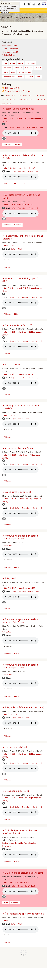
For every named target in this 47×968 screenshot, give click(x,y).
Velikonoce (7, 144)
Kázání (34, 128)
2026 (8, 95)
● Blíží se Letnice (11, 364)
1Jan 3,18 (9, 714)
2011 (3, 104)
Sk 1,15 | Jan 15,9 (17, 204)
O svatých (27, 184)
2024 (19, 95)
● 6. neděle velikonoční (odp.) (17, 448)
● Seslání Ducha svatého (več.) (18, 108)
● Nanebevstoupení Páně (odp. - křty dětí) (20, 280)
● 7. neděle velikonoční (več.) (17, 325)
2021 (36, 95)
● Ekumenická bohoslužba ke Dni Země (22, 872)
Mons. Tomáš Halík (9, 45)
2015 (26, 99)
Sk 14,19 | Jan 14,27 (18, 588)
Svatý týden (18, 68)
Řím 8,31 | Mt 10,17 (18, 168)
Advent (12, 63)
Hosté (6, 903)
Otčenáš (20, 77)
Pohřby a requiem (24, 72)
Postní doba (30, 63)
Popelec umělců (9, 77)
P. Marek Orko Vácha (10, 49)
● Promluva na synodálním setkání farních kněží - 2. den (20, 621)
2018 (9, 99)
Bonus (16, 567)
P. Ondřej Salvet (8, 55)
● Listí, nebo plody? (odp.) (15, 747)
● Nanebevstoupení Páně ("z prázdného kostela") (22, 237)
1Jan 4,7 (9, 415)
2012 (43, 99)
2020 (42, 95)
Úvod (5, 128)
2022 (30, 95)
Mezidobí (28, 68)
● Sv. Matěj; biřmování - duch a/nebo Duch (21, 196)
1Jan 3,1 (9, 920)
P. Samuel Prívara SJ (10, 52)
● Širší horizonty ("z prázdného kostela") (23, 913)
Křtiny (16, 314)
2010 (9, 104)
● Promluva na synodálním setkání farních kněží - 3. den (20, 537)
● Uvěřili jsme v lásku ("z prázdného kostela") (21, 407)
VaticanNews (7, 545)
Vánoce (20, 63)
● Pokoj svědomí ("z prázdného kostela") (23, 707)
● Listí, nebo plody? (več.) (15, 790)
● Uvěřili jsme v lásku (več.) (16, 491)
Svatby (5, 72)
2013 (37, 99)
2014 (31, 99)
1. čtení (11, 128)
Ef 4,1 (8, 245)
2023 (25, 95)
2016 (20, 99)
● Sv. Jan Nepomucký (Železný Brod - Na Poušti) (22, 157)
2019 (3, 99)
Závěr (40, 128)
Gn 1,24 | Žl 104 (15, 882)
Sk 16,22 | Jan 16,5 (18, 374)
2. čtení (17, 128)
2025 (13, 95)
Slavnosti (17, 144)
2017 (14, 99)
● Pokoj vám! (9, 578)
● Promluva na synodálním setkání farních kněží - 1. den (20, 666)
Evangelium (26, 128)
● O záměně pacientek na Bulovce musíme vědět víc (19, 832)
